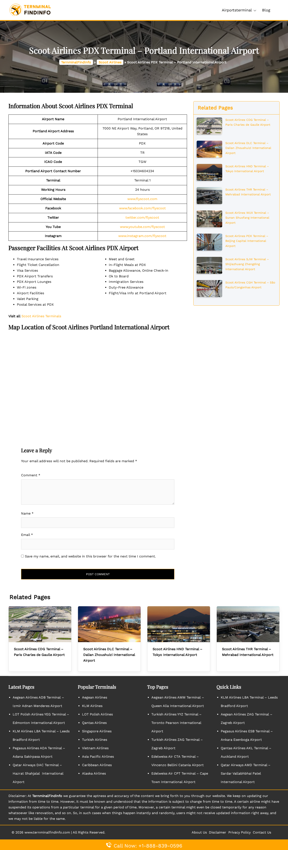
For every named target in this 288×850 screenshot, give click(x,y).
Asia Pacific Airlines (98, 757)
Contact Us (262, 832)
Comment (30, 475)
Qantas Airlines (94, 723)
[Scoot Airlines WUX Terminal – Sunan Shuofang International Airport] (209, 218)
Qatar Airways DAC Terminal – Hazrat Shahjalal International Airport (38, 773)
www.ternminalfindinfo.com (47, 832)
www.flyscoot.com (142, 199)
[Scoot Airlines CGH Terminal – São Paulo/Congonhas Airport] (209, 288)
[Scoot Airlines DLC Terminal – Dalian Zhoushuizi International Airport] (209, 148)
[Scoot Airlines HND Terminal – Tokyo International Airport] (209, 172)
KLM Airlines (92, 706)
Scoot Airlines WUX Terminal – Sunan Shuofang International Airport (247, 217)
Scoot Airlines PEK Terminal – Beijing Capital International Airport (246, 241)
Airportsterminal (237, 10)
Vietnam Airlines (95, 748)
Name (27, 513)
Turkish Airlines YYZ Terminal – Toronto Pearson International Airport (176, 722)
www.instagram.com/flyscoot (142, 236)
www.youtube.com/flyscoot (142, 227)
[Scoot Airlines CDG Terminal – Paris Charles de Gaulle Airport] (209, 125)
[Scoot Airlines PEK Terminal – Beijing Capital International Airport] (209, 241)
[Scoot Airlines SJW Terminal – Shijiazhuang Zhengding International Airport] (209, 265)
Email (27, 535)
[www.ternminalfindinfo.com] (30, 10)
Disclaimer (217, 832)
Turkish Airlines (94, 740)
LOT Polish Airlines (97, 714)
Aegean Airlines (94, 697)
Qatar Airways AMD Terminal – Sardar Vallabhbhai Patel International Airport (246, 773)
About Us (199, 832)
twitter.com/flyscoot (142, 217)
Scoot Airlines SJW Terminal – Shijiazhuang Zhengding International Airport (247, 264)
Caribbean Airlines (97, 765)
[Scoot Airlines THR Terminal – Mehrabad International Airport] (209, 195)
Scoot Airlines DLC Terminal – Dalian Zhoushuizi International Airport (248, 148)
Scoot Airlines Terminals (41, 316)
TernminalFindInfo (76, 62)
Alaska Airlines (94, 773)
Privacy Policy (239, 832)
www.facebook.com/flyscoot (142, 208)
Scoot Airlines (110, 62)
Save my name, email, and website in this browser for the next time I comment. (90, 556)
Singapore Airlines (97, 731)
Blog (266, 10)
